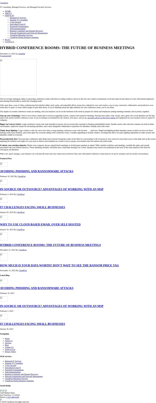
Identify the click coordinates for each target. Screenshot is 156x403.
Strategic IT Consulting (14, 363)
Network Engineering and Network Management (24, 376)
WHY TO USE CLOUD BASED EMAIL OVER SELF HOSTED (40, 224)
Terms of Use (10, 349)
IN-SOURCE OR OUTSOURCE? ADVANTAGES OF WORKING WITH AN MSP (51, 189)
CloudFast (4, 3)
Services (8, 343)
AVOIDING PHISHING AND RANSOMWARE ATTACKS (36, 171)
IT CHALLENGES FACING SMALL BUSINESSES (32, 207)
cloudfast (21, 54)
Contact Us (9, 347)
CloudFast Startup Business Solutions (19, 381)
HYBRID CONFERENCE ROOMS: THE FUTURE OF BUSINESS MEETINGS (50, 244)
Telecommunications (13, 372)
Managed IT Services (13, 361)
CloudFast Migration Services (16, 379)
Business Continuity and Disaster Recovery (21, 374)
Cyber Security (10, 366)
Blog (7, 345)
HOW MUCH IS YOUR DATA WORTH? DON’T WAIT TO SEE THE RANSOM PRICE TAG (59, 265)
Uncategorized (5, 56)
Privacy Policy (10, 352)
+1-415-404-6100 (12, 397)
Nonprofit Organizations (14, 370)
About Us (8, 341)
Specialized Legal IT (13, 368)
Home (7, 339)
